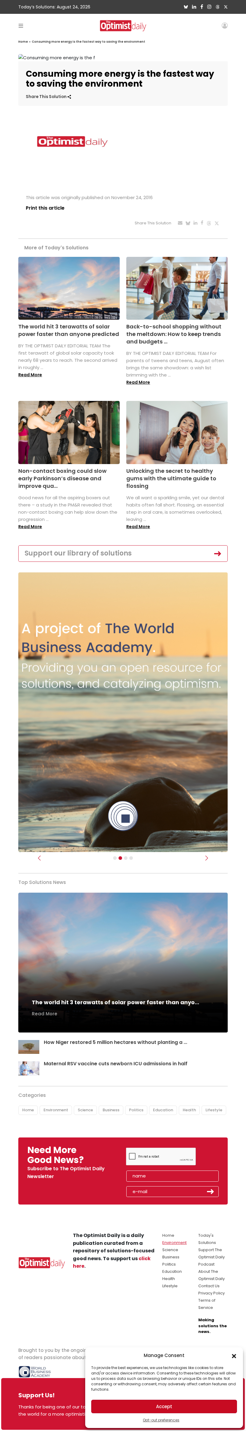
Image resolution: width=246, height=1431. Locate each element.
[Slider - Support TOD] (126, 858)
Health (189, 1110)
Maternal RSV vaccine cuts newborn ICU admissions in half (116, 1063)
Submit (210, 1191)
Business (111, 1110)
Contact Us (209, 1286)
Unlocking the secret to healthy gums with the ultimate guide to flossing (171, 478)
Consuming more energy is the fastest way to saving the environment (88, 41)
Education (163, 1110)
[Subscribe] (115, 858)
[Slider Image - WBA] (120, 858)
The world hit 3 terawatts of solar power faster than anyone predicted (68, 330)
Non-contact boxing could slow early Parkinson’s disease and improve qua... (62, 478)
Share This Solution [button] (47, 97)
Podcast (206, 1264)
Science (85, 1110)
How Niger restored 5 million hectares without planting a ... (115, 1042)
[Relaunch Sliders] (131, 858)
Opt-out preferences (161, 1420)
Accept (164, 1406)
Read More (30, 375)
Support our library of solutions (78, 553)
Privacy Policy (211, 1293)
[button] (234, 1356)
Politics (136, 1110)
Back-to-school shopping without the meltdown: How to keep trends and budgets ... (173, 334)
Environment (56, 1110)
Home (23, 41)
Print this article (45, 208)
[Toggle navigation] (20, 25)
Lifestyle (214, 1110)
